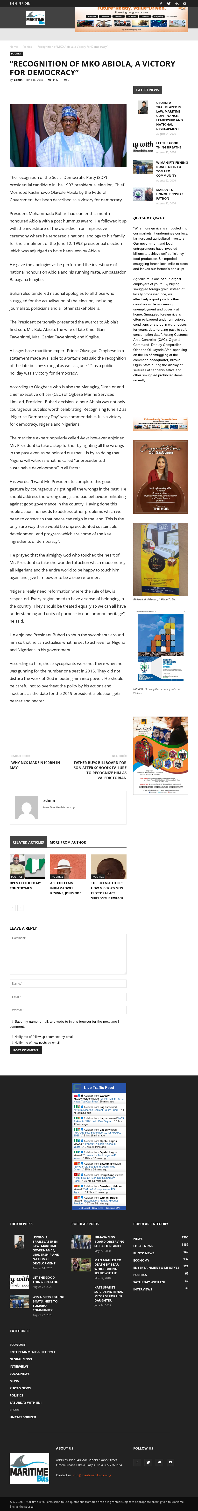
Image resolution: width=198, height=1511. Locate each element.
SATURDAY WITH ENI (26, 1402)
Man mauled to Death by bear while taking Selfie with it (107, 1266)
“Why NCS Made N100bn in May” (35, 765)
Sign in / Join (20, 3)
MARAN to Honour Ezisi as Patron (169, 194)
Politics (27, 47)
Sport (15, 1410)
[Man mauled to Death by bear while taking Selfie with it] (81, 1264)
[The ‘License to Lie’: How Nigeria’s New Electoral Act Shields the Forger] (109, 866)
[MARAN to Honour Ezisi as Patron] (143, 194)
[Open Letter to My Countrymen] (27, 866)
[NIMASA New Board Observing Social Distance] (81, 1242)
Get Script (84, 1208)
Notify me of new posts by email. (37, 1042)
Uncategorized (23, 1417)
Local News (19, 1373)
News (14, 1381)
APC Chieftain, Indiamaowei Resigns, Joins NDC (65, 888)
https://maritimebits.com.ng (59, 807)
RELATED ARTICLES (28, 842)
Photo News (20, 1388)
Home (14, 47)
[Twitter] (168, 3)
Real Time (97, 1208)
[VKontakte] (176, 3)
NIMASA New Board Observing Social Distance (109, 1241)
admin (18, 79)
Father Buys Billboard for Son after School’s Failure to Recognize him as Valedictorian (100, 770)
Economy (18, 1345)
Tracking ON (113, 1208)
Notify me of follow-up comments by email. (44, 1037)
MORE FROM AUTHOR (68, 842)
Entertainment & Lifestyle (33, 1352)
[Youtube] (184, 3)
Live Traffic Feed (99, 1088)
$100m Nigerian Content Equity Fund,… (98, 1109)
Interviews (19, 1366)
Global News (21, 1359)
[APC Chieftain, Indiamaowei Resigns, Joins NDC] (68, 866)
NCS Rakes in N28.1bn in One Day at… (99, 1120)
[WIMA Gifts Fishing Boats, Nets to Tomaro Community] (143, 167)
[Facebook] (160, 3)
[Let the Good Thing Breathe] (143, 147)
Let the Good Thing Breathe (168, 145)
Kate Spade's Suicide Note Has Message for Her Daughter (108, 1294)
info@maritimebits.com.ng (92, 1475)
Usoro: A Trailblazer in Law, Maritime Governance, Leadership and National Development (169, 116)
